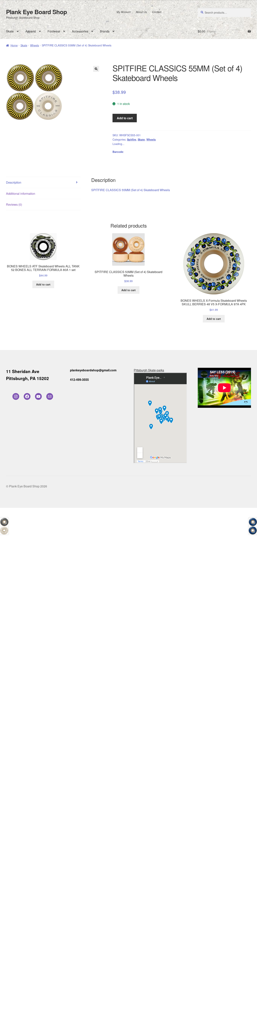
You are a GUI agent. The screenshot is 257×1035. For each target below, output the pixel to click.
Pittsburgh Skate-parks (149, 370)
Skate (10, 31)
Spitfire (131, 139)
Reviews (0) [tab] (14, 204)
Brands (104, 31)
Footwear (54, 31)
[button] (96, 69)
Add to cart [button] (43, 284)
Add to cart (125, 118)
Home (14, 45)
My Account (124, 12)
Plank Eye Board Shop (36, 11)
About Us (141, 12)
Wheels (34, 45)
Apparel (30, 31)
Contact (156, 12)
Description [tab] (13, 182)
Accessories (80, 31)
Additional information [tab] (20, 193)
